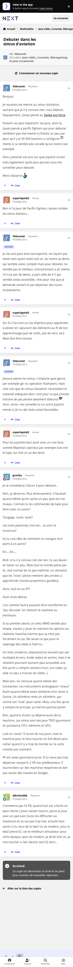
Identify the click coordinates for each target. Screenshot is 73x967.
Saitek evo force (54, 115)
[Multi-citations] (5, 186)
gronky (17, 475)
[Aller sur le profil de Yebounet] (5, 57)
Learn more (7, 6)
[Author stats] (69, 88)
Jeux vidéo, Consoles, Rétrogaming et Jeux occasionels (38, 59)
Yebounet (20, 54)
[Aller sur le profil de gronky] (6, 477)
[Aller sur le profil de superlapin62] (6, 200)
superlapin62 (21, 198)
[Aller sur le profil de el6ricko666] (6, 797)
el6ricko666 (20, 795)
